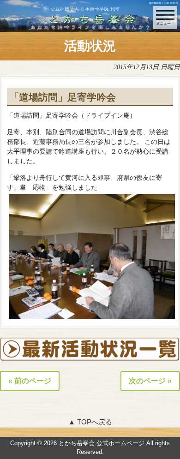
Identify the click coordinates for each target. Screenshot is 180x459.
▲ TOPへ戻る (90, 422)
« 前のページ (29, 381)
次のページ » (150, 381)
